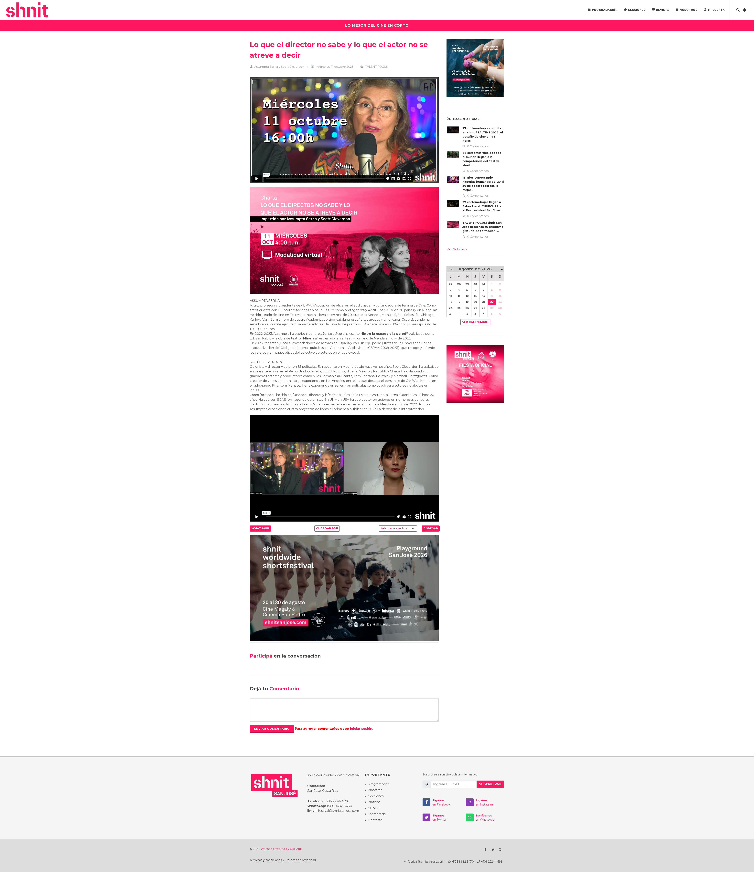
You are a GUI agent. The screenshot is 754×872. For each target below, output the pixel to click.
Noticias (374, 802)
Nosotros (688, 9)
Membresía (377, 814)
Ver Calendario (475, 322)
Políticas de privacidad (300, 860)
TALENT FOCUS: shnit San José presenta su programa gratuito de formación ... (482, 227)
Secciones (636, 9)
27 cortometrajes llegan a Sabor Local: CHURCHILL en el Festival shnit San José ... (482, 206)
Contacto (375, 820)
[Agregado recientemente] (745, 10)
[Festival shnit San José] (29, 10)
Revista (662, 9)
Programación (604, 9)
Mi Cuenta (716, 9)
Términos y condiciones (266, 860)
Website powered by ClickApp (281, 849)
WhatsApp (260, 528)
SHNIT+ (374, 808)
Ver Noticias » (457, 249)
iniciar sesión (361, 729)
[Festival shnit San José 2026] (344, 587)
